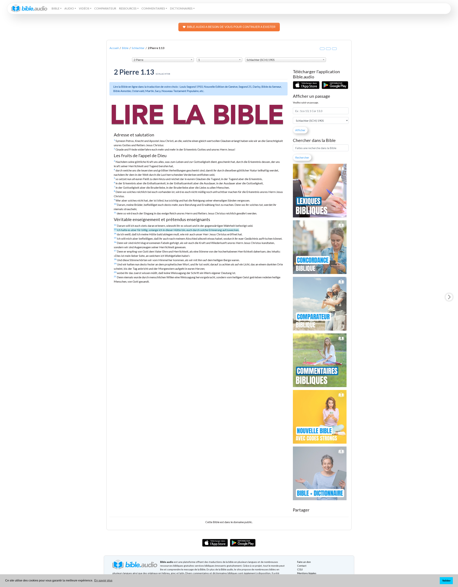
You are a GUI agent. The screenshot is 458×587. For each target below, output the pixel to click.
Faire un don (304, 561)
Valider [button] (446, 580)
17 (115, 250)
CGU (300, 569)
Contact (301, 565)
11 (115, 212)
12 (115, 225)
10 (115, 204)
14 (115, 233)
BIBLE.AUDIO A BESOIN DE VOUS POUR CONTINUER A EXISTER (231, 26)
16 (115, 242)
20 (115, 272)
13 (115, 229)
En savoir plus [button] (103, 580)
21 (115, 276)
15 (115, 237)
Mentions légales (306, 573)
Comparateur (105, 8)
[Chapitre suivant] (449, 297)
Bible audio (166, 561)
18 (115, 259)
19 (115, 263)
